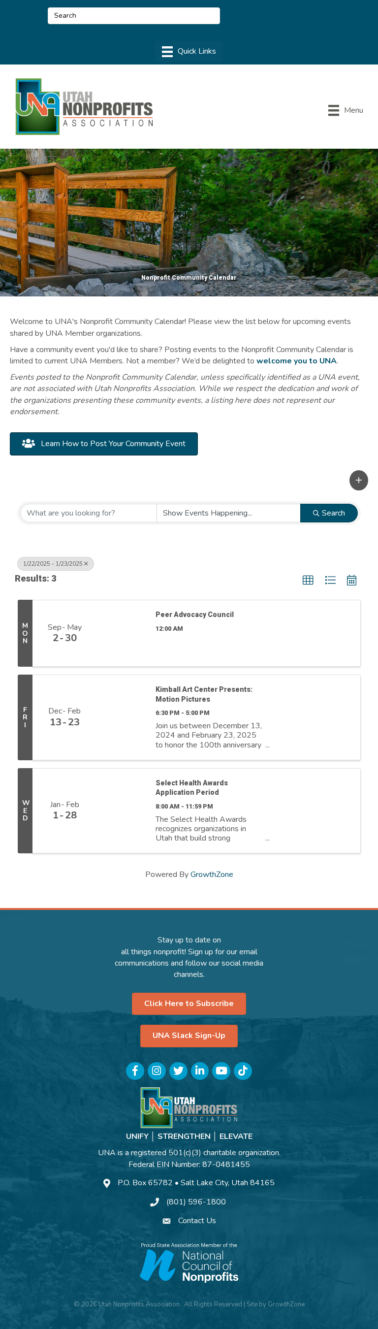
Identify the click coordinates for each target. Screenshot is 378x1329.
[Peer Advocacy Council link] (121, 633)
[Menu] (189, 51)
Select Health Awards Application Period (192, 788)
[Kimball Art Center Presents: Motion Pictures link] (121, 717)
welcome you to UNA (296, 361)
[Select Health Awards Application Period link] (121, 811)
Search (333, 513)
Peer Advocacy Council (195, 614)
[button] (358, 480)
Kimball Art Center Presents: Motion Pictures (204, 694)
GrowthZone (211, 874)
